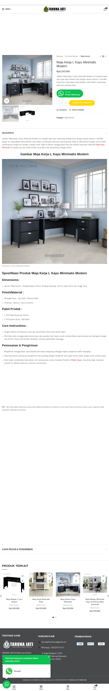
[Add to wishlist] (22, 576)
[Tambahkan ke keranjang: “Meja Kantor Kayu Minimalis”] (76, 580)
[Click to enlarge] (6, 100)
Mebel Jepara (76, 360)
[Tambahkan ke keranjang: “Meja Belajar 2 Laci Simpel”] (22, 580)
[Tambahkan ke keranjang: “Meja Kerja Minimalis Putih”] (49, 580)
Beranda (59, 56)
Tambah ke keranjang (82, 103)
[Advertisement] (54, 33)
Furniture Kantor (71, 56)
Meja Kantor (85, 56)
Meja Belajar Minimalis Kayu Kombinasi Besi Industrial (94, 601)
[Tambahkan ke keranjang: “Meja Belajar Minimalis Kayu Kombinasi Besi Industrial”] (103, 580)
